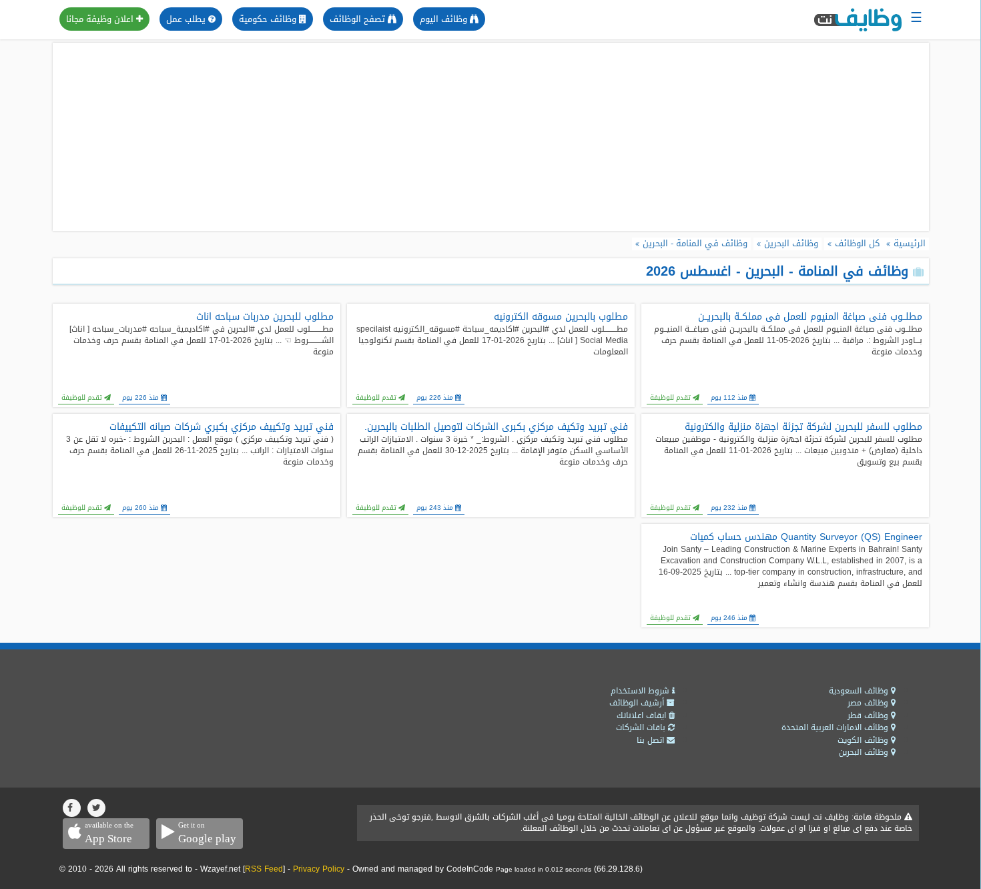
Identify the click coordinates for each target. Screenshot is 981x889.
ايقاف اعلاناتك (643, 715)
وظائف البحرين (865, 752)
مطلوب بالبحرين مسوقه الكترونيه (561, 317)
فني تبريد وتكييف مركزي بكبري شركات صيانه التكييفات (221, 427)
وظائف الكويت (864, 740)
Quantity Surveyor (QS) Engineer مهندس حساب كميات (806, 537)
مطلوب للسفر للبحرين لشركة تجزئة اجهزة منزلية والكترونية (803, 427)
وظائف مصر (869, 702)
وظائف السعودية (860, 690)
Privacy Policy (318, 869)
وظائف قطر (869, 715)
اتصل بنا (652, 740)
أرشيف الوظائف (638, 702)
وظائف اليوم (445, 19)
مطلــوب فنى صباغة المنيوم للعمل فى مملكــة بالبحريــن (810, 317)
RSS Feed (264, 869)
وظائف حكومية (269, 19)
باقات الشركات (642, 727)
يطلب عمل (187, 19)
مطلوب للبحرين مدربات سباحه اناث (265, 317)
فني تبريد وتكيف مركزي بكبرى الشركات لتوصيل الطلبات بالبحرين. (496, 427)
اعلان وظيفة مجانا (101, 19)
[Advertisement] (490, 136)
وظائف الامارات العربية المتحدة (836, 727)
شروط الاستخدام (641, 690)
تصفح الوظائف (359, 19)
